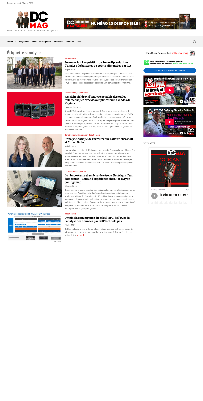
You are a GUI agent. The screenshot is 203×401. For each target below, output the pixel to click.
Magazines (24, 42)
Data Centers (70, 58)
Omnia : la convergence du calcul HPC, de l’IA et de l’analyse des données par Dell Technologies (97, 219)
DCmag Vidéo (45, 42)
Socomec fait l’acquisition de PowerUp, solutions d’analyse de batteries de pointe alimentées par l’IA (98, 64)
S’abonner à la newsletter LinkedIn (169, 70)
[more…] (80, 235)
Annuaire (70, 42)
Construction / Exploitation (76, 93)
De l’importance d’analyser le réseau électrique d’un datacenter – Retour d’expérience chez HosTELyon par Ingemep (99, 179)
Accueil (10, 42)
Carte (79, 42)
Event (34, 42)
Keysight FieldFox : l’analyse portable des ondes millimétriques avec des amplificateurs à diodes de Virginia (97, 100)
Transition (58, 42)
